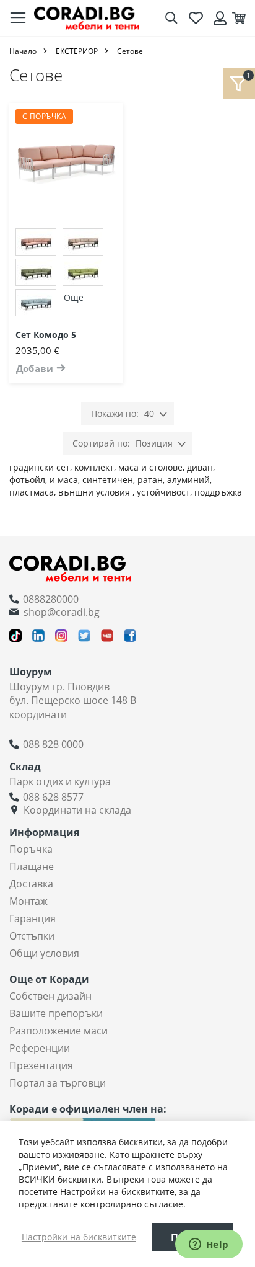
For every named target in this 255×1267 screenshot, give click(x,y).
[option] (35, 242)
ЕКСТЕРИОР (77, 51)
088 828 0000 (53, 744)
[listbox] (66, 273)
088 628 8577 (53, 797)
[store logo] (86, 17)
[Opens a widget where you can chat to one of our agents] (209, 1245)
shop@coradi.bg (62, 612)
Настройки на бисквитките (79, 1237)
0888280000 (51, 599)
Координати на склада (77, 810)
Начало (23, 51)
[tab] (239, 83)
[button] (123, 127)
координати (38, 714)
